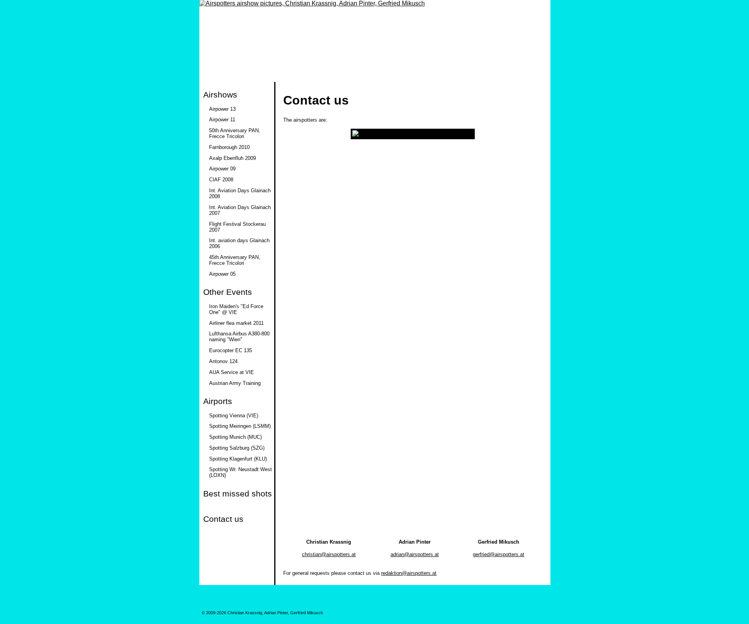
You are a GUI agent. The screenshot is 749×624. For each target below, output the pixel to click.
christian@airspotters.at (329, 554)
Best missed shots (237, 493)
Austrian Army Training (235, 383)
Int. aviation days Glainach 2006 (239, 243)
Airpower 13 (222, 109)
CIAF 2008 (221, 180)
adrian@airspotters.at (414, 554)
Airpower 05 (222, 274)
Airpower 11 (222, 119)
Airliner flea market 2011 (236, 323)
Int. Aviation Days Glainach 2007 (240, 210)
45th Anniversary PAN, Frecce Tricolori (234, 260)
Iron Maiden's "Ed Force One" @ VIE (236, 309)
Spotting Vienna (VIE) (233, 415)
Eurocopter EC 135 (230, 350)
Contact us (223, 518)
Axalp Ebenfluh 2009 (232, 158)
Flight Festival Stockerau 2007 (237, 227)
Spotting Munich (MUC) (235, 437)
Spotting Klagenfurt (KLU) (238, 459)
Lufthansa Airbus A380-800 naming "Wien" (239, 336)
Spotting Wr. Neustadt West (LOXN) (240, 472)
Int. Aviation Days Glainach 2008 (240, 193)
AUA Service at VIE (231, 372)
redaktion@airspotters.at (409, 573)
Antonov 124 (223, 361)
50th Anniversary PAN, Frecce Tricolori (234, 133)
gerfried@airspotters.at (498, 554)
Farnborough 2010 (229, 147)
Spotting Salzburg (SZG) (236, 448)
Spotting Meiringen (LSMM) (240, 426)
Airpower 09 (222, 169)
